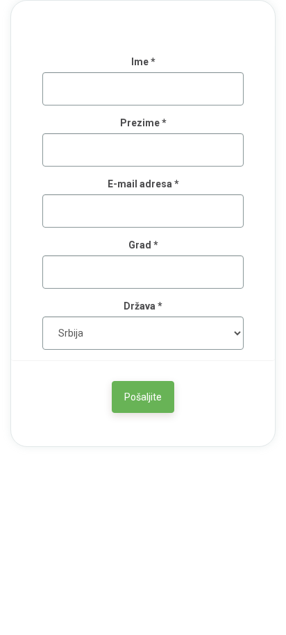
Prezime (143, 122)
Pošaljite (143, 397)
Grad (143, 245)
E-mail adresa (143, 183)
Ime (143, 61)
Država (143, 306)
